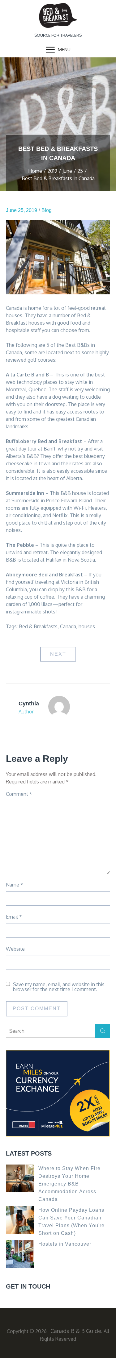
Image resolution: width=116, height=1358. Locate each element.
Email (14, 917)
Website (15, 949)
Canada (68, 626)
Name (14, 885)
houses (87, 626)
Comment (19, 794)
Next (58, 654)
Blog (46, 210)
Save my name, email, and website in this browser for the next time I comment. (59, 987)
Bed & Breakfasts (38, 626)
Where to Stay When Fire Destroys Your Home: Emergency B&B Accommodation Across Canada (69, 1184)
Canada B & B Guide (75, 1330)
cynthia (29, 703)
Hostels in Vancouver (64, 1244)
